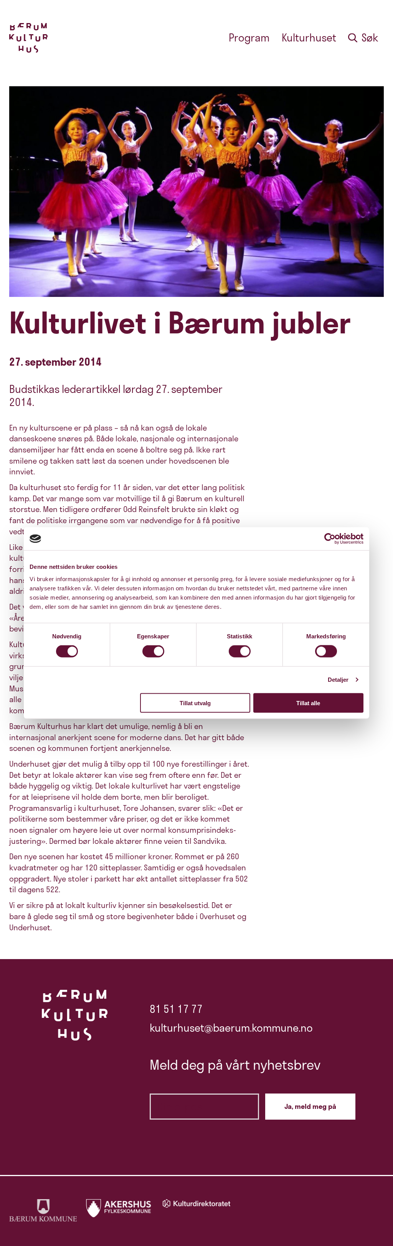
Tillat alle (308, 702)
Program (249, 37)
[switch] (153, 651)
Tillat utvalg (195, 702)
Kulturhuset (309, 37)
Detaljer (338, 679)
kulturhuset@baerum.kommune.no (231, 1027)
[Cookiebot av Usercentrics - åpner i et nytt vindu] (329, 539)
